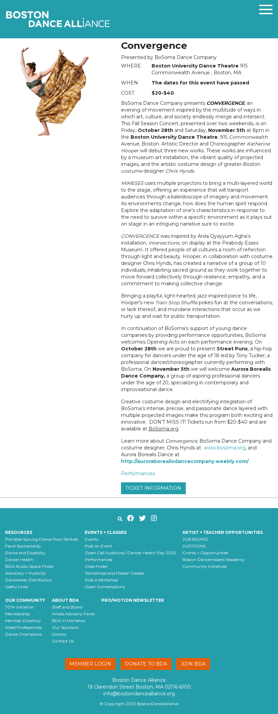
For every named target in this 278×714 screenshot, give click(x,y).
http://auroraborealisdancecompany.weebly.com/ (185, 461)
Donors (59, 634)
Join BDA (193, 664)
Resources (18, 532)
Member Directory (23, 620)
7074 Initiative (19, 607)
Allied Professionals (23, 627)
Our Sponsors (65, 627)
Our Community (25, 600)
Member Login (90, 664)
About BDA (65, 600)
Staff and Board (67, 607)
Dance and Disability (25, 552)
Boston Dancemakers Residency (213, 559)
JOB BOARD (195, 539)
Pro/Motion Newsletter (132, 600)
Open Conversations (105, 586)
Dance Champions (23, 634)
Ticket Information (153, 488)
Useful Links (16, 586)
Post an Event (98, 545)
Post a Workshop (101, 579)
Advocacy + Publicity (25, 573)
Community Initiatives (204, 566)
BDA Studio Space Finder (29, 566)
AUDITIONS (193, 545)
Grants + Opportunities (205, 552)
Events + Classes (105, 532)
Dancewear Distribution (28, 579)
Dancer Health (19, 559)
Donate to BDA (146, 664)
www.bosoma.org (224, 448)
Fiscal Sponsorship (23, 545)
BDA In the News (68, 620)
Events (91, 539)
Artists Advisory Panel (73, 613)
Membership (17, 613)
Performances (138, 473)
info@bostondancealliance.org (139, 694)
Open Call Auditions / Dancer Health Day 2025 (130, 552)
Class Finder (96, 566)
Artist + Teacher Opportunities (222, 532)
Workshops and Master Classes (114, 573)
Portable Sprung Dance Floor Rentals (41, 539)
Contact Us (63, 640)
